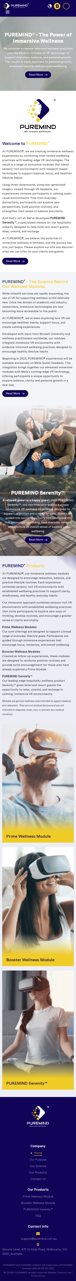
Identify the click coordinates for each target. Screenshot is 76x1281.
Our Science (38, 1166)
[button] (7, 11)
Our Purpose (38, 1159)
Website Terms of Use (59, 1272)
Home (38, 1153)
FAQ (38, 1216)
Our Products (38, 1172)
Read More (36, 74)
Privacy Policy (38, 1276)
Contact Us (57, 6)
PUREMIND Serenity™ (38, 1209)
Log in (66, 6)
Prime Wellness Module (38, 1196)
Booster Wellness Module (38, 1203)
